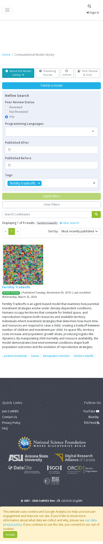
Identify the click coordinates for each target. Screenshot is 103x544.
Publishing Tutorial (49, 72)
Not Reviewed (18, 112)
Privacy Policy (11, 423)
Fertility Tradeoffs (16, 287)
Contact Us (9, 417)
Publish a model (52, 85)
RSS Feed (90, 423)
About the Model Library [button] (20, 72)
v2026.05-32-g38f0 (71, 500)
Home (6, 55)
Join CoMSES (10, 411)
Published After (17, 142)
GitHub (67, 74)
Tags (8, 175)
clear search (70, 223)
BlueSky (93, 417)
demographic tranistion (56, 355)
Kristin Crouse (11, 293)
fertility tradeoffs (83, 355)
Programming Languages (24, 123)
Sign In (94, 13)
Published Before (18, 158)
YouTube (89, 411)
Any (11, 116)
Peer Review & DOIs (89, 72)
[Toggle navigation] (7, 10)
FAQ (5, 428)
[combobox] (51, 131)
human (35, 355)
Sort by (53, 231)
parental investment (15, 355)
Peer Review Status (19, 102)
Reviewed (15, 107)
